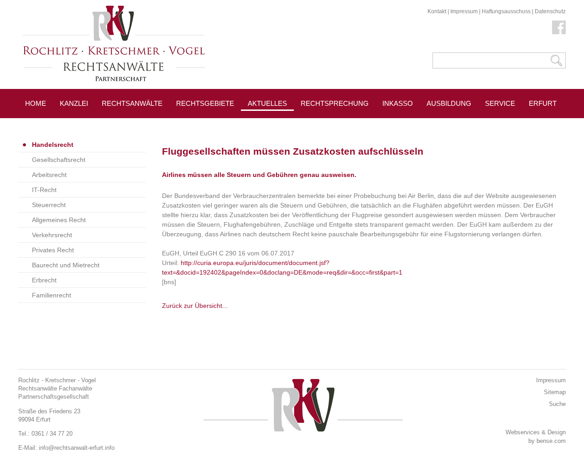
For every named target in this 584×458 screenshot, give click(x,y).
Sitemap (555, 392)
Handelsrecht (52, 144)
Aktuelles (267, 103)
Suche (557, 404)
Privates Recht (53, 250)
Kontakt (437, 11)
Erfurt (543, 103)
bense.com (551, 440)
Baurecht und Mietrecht (65, 265)
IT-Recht (44, 189)
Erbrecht (44, 280)
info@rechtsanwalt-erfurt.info (77, 447)
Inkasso (397, 103)
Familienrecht (51, 295)
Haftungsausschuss (506, 11)
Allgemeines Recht (59, 220)
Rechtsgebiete (205, 103)
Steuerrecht (49, 204)
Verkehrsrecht (52, 235)
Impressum (464, 11)
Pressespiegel (329, 124)
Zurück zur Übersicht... (195, 305)
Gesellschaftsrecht (58, 159)
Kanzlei (74, 103)
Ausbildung (449, 103)
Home (35, 103)
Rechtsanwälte (132, 103)
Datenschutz (550, 11)
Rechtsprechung (335, 103)
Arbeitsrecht (49, 174)
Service (500, 103)
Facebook (559, 27)
